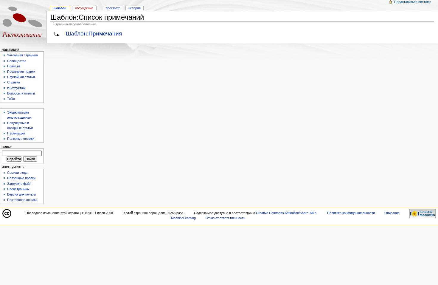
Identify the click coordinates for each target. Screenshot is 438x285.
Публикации (16, 133)
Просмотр (113, 8)
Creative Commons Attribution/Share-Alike (286, 213)
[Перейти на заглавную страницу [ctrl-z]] (23, 23)
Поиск (6, 146)
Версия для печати (21, 194)
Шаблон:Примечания (94, 33)
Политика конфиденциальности (351, 213)
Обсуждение (84, 8)
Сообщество (16, 61)
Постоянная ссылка (22, 200)
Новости (13, 66)
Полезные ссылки (20, 138)
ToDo (11, 98)
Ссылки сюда (17, 172)
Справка (13, 82)
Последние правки (21, 71)
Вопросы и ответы (21, 93)
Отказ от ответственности (225, 218)
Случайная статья (21, 77)
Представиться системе (412, 2)
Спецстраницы (18, 189)
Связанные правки (21, 178)
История (134, 8)
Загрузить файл (19, 183)
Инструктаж (16, 88)
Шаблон (60, 8)
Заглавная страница (22, 55)
